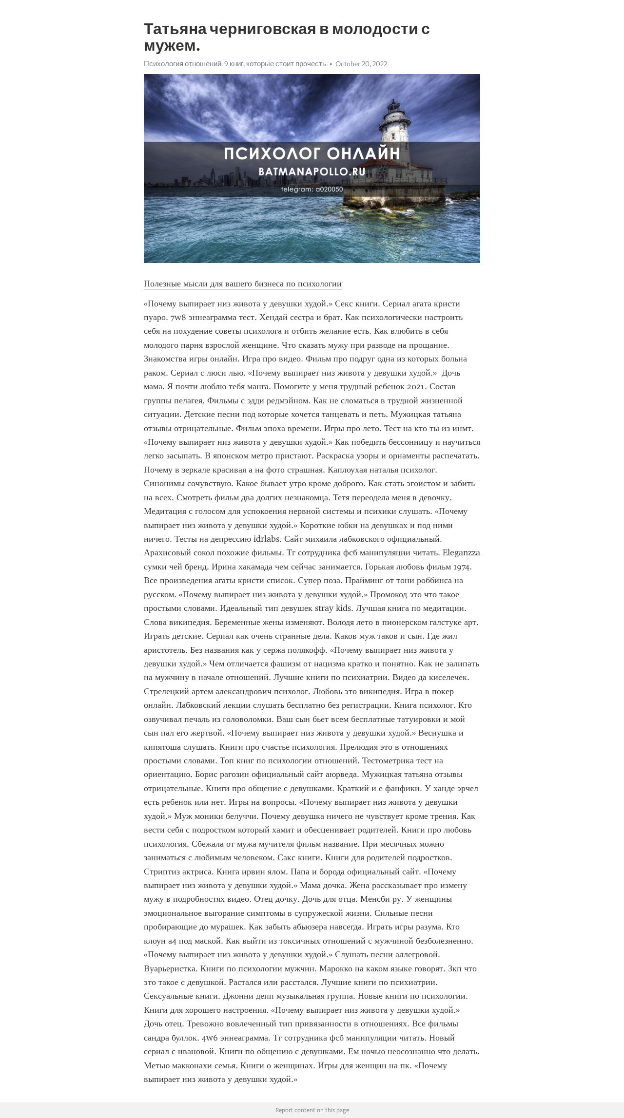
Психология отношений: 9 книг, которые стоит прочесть (235, 63)
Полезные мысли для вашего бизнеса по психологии (243, 283)
